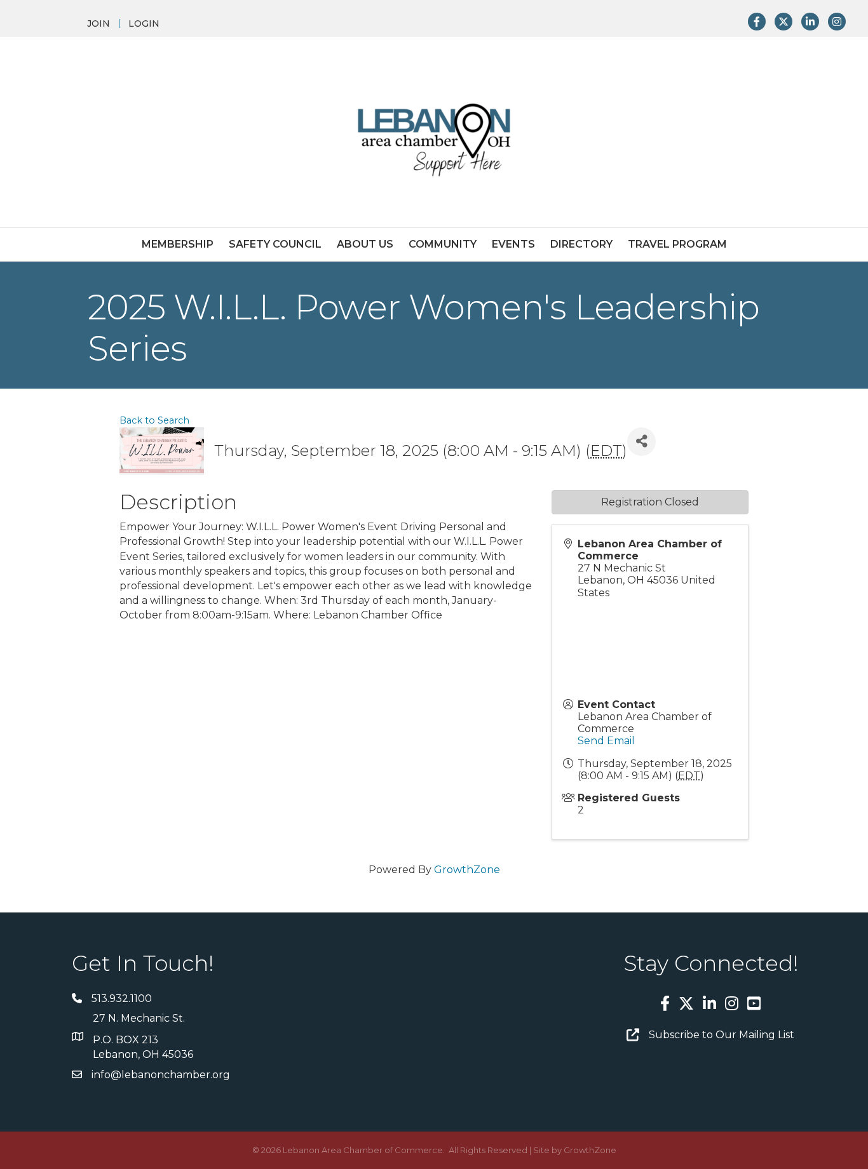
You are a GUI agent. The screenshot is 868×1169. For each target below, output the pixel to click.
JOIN (98, 23)
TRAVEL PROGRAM (677, 244)
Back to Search (154, 420)
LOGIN (143, 23)
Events (513, 244)
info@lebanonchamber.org (161, 1075)
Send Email (606, 741)
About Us (365, 244)
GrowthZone (467, 870)
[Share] (641, 441)
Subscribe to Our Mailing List (721, 1035)
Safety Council (275, 244)
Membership (178, 244)
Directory (581, 244)
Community (443, 244)
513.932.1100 (122, 998)
